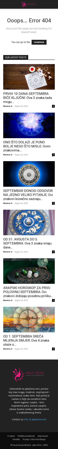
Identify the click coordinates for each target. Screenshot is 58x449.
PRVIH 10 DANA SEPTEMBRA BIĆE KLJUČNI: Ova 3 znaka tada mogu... (27, 98)
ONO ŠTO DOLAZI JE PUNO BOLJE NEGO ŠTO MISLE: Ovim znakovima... (26, 146)
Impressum (43, 436)
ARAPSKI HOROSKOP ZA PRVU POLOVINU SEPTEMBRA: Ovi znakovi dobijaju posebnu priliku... (28, 292)
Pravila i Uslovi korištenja (34, 439)
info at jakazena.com (35, 419)
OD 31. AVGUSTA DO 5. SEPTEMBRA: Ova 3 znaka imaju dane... (27, 243)
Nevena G (7, 106)
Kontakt (16, 439)
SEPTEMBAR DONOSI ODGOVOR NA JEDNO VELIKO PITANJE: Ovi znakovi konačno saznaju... (28, 195)
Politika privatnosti (26, 436)
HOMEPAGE (39, 42)
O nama (11, 436)
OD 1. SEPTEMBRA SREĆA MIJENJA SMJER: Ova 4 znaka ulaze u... (26, 340)
